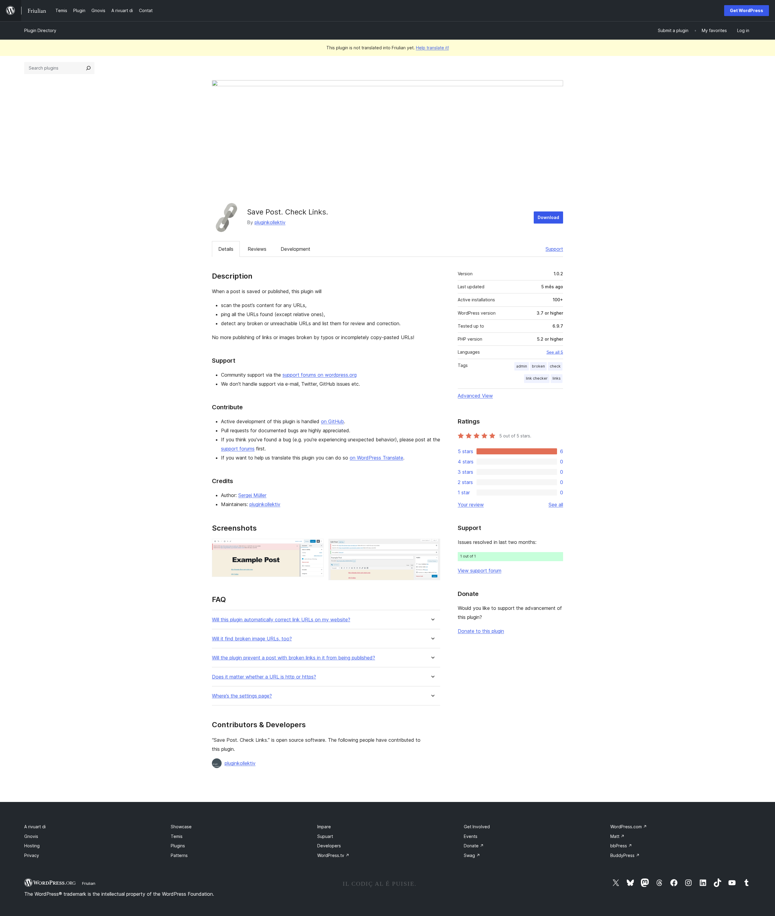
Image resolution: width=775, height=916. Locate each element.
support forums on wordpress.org (319, 375)
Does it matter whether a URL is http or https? (264, 677)
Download (548, 217)
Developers (329, 845)
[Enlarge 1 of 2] (315, 547)
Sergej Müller (252, 495)
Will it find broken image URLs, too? (252, 639)
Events (470, 836)
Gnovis (31, 836)
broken (538, 366)
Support (554, 249)
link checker (537, 378)
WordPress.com (628, 826)
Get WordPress (746, 10)
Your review (471, 505)
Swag (472, 855)
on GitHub (332, 421)
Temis (177, 836)
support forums (238, 449)
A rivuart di (35, 826)
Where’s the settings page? (242, 696)
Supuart (325, 836)
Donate (474, 845)
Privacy (31, 855)
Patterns (179, 855)
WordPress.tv (333, 855)
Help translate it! (432, 47)
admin (521, 366)
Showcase (181, 826)
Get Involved (477, 826)
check (555, 366)
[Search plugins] (88, 68)
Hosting (32, 845)
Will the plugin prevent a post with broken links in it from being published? (293, 658)
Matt (617, 836)
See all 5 (554, 352)
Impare (324, 826)
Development (295, 249)
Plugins (178, 845)
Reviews (257, 249)
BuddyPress (625, 855)
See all (556, 505)
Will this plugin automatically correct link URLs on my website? (281, 620)
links (556, 378)
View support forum (479, 571)
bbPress (621, 845)
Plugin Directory (40, 30)
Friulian (88, 883)
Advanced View (475, 396)
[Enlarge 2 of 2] (432, 547)
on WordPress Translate (376, 458)
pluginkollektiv (270, 222)
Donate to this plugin (481, 631)
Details (225, 249)
